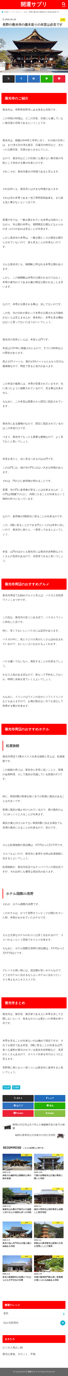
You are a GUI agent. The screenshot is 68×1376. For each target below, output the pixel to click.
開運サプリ (34, 4)
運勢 (5, 1313)
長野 (17, 1087)
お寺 (8, 1087)
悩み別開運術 (11, 1322)
